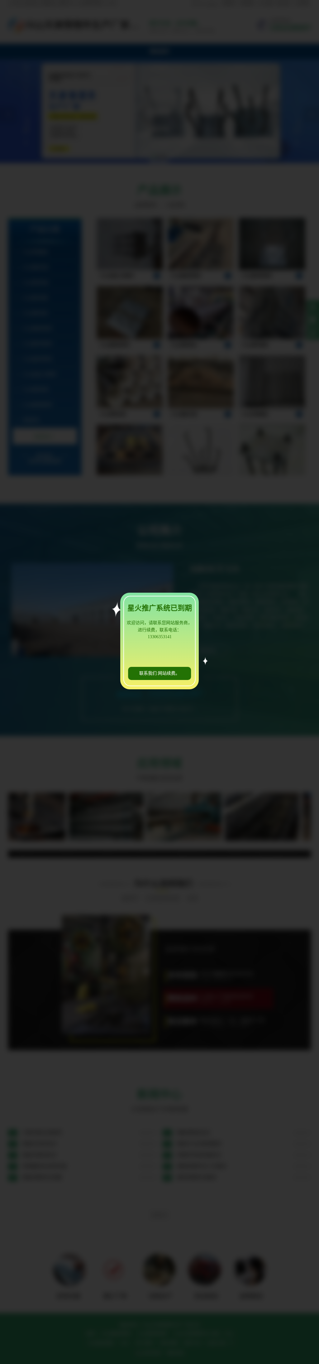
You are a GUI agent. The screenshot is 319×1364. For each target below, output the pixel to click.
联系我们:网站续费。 (159, 673)
